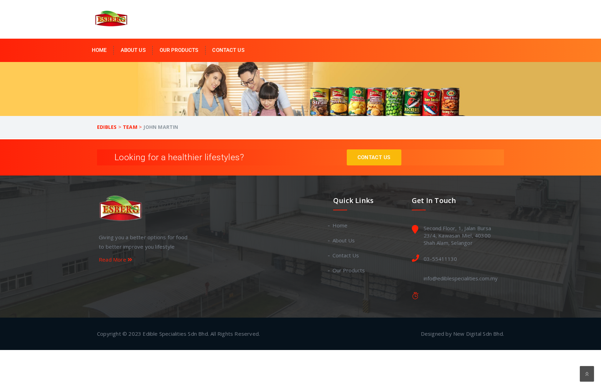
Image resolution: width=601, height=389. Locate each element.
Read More (113, 259)
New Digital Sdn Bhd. (478, 333)
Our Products (179, 50)
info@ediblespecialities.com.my (461, 278)
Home (99, 50)
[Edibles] (112, 18)
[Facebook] (103, 279)
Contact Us (228, 50)
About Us (133, 50)
